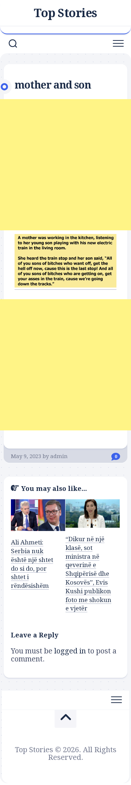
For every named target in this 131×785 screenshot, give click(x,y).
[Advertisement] (65, 164)
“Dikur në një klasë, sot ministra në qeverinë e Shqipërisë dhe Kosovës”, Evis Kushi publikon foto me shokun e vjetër (88, 573)
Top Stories (65, 13)
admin (59, 456)
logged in (70, 651)
